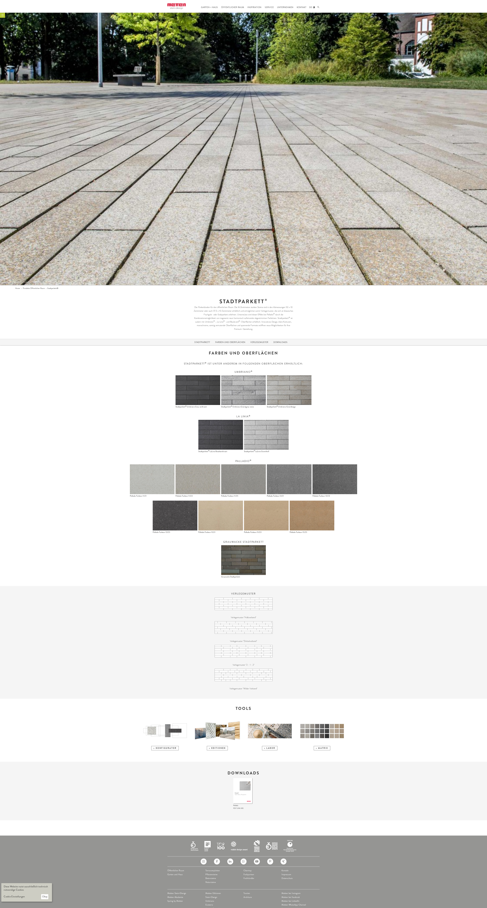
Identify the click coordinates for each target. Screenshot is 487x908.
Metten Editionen (213, 893)
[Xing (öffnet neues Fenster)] (283, 861)
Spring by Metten (175, 900)
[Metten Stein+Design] (176, 6)
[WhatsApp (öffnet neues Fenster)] (243, 861)
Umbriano (209, 900)
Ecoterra (209, 904)
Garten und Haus (175, 874)
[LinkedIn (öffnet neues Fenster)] (230, 861)
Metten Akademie (175, 897)
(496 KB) (238, 808)
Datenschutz (287, 878)
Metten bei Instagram (291, 893)
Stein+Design (211, 897)
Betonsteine (210, 878)
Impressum (286, 874)
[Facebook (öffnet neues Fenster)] (217, 861)
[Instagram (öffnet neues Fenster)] (203, 861)
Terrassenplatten (212, 870)
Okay (44, 896)
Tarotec (247, 893)
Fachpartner (249, 874)
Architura (248, 897)
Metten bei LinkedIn (290, 900)
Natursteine (210, 882)
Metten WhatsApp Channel (294, 904)
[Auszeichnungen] (243, 845)
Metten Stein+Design (176, 893)
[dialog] (26, 892)
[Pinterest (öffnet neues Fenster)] (270, 861)
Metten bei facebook (291, 897)
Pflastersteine (211, 874)
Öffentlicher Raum (175, 870)
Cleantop (247, 870)
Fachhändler (249, 878)
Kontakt (285, 870)
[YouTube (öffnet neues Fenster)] (256, 861)
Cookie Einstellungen (14, 896)
